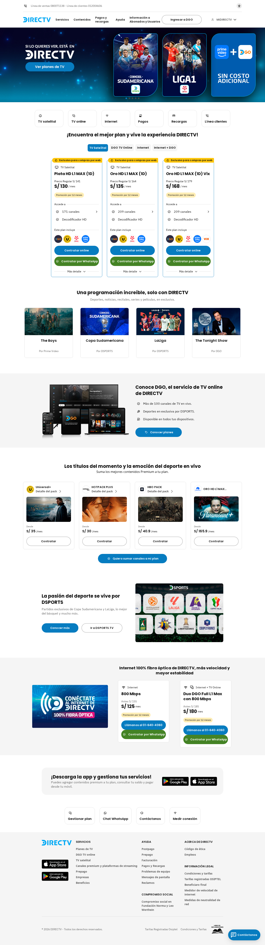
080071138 (57, 6)
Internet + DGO (165, 148)
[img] (235, 20)
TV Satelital (98, 148)
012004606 (95, 6)
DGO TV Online (121, 148)
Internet (143, 148)
